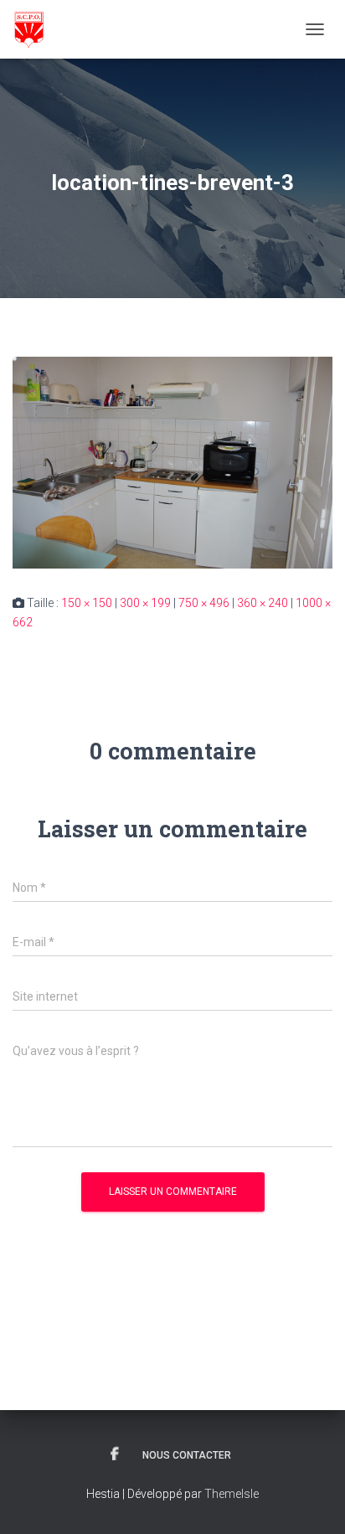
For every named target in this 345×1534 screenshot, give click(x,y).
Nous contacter (186, 1455)
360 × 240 (262, 603)
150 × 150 (86, 603)
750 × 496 (203, 603)
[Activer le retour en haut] (312, 1500)
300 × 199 (145, 603)
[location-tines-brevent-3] (172, 462)
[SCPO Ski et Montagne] (35, 29)
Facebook (114, 1454)
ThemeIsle (231, 1494)
